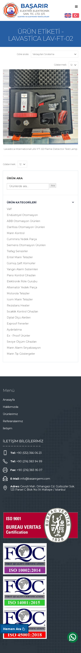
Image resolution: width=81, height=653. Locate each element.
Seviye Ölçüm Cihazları (22, 341)
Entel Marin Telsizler (20, 257)
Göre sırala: (23, 54)
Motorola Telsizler (18, 293)
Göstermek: (60, 64)
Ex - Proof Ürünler (18, 335)
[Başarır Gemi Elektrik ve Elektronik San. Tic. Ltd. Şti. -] (26, 10)
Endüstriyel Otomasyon (22, 215)
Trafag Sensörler (17, 251)
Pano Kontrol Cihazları (21, 275)
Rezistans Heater (18, 305)
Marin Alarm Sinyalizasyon (24, 347)
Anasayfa (9, 399)
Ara (53, 185)
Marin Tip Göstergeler (21, 353)
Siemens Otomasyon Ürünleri (26, 245)
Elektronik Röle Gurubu (22, 281)
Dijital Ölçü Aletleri (19, 317)
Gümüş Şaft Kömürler (21, 263)
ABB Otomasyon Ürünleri (23, 221)
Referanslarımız (13, 421)
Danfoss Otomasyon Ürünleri (26, 227)
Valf (9, 209)
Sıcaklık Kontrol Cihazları (22, 311)
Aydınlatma (14, 329)
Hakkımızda (10, 407)
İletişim (7, 428)
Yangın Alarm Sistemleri (22, 269)
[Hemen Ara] (14, 628)
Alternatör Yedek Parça (22, 287)
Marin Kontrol (15, 233)
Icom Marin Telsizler (20, 299)
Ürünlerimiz (10, 414)
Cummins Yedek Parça (22, 239)
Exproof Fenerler (18, 323)
